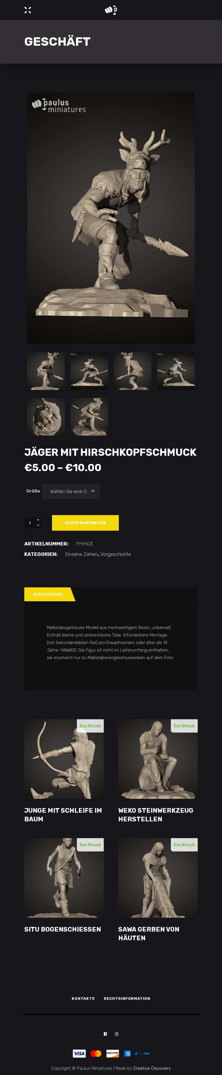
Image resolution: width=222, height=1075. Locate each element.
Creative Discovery (152, 1068)
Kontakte (83, 998)
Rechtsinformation (127, 998)
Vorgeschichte (115, 554)
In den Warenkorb (85, 523)
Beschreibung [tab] (48, 594)
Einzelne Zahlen (81, 554)
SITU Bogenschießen (62, 929)
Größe (33, 491)
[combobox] (71, 491)
